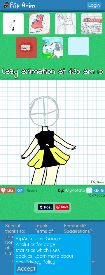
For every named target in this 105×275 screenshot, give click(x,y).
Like (8, 190)
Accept (26, 268)
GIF (20, 190)
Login (94, 5)
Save (64, 206)
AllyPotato (75, 190)
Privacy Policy (40, 262)
